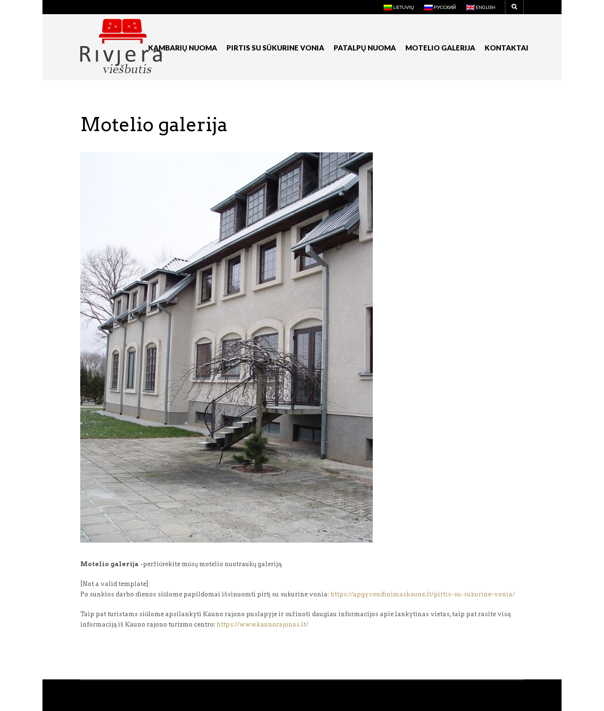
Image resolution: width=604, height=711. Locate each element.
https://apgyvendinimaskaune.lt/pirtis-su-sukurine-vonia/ (422, 594)
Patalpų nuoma (365, 47)
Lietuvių (403, 7)
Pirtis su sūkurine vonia (275, 47)
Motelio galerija (440, 47)
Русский (444, 7)
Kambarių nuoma (182, 47)
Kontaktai (506, 47)
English (485, 7)
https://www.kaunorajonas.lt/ (262, 624)
